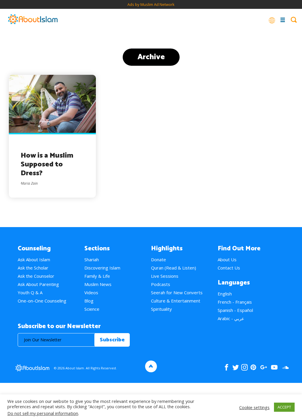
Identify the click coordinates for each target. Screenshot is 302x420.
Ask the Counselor (36, 276)
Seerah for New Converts (177, 292)
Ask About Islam (34, 259)
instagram (244, 367)
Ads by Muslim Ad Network (151, 4)
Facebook (226, 367)
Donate (158, 259)
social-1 (285, 367)
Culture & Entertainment (175, 301)
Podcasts (160, 284)
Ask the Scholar (33, 268)
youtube (274, 367)
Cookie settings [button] (254, 407)
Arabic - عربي (231, 318)
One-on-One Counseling (42, 301)
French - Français (235, 302)
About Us (227, 259)
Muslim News (97, 284)
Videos (91, 292)
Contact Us (229, 268)
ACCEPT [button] (284, 407)
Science (91, 309)
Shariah (91, 259)
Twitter (235, 367)
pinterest (253, 367)
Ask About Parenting (38, 284)
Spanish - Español (235, 310)
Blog (88, 301)
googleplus (263, 367)
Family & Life (97, 276)
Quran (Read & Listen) (173, 268)
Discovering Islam (102, 268)
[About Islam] (32, 19)
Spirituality (161, 309)
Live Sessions (164, 276)
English (225, 294)
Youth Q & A (30, 292)
